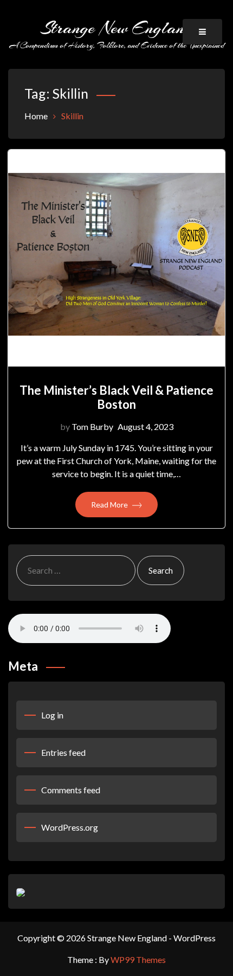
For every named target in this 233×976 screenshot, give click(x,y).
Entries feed (63, 752)
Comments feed (70, 790)
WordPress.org (69, 827)
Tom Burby (92, 426)
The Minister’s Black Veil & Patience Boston (116, 397)
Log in (52, 715)
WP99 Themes (138, 959)
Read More (110, 504)
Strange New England (116, 28)
